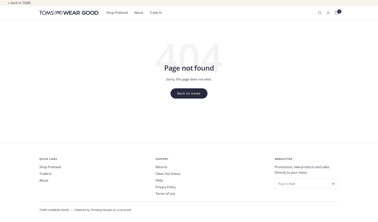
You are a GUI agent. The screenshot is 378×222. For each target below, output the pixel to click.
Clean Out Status (168, 174)
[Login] (328, 12)
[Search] (320, 13)
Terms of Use (165, 193)
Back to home (189, 93)
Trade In (156, 12)
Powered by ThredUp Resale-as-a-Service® (103, 210)
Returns (161, 167)
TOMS (26, 3)
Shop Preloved (117, 12)
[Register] (333, 183)
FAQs (159, 180)
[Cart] (337, 13)
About (138, 12)
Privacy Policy (166, 187)
